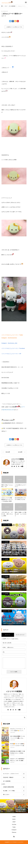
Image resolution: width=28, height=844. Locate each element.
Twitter (14, 827)
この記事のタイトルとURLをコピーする (14, 27)
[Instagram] (16, 466)
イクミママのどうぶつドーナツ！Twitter (12, 335)
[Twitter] (14, 466)
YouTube (14, 824)
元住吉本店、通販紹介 (7, 524)
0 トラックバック (20, 634)
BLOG (14, 819)
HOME (14, 816)
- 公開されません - (8, 647)
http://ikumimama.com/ (8, 409)
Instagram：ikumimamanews (9, 337)
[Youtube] (21, 466)
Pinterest (14, 832)
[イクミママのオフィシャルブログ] (7, 2)
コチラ (23, 406)
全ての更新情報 (5, 559)
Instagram (14, 829)
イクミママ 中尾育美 (14, 691)
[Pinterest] (18, 466)
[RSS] (14, 836)
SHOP (14, 821)
